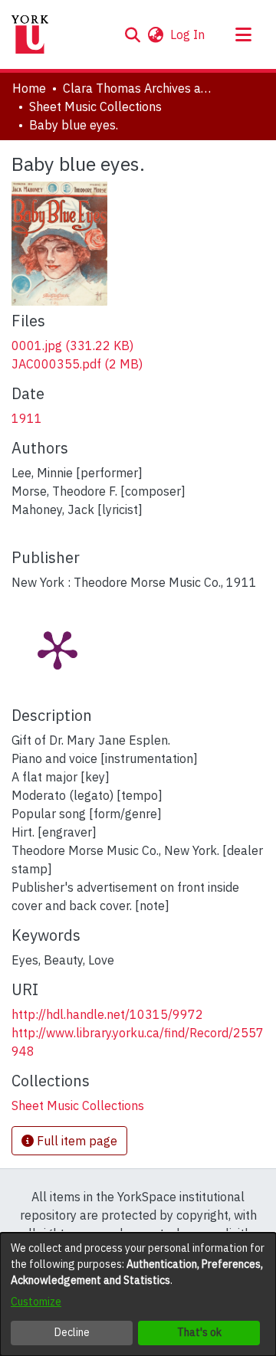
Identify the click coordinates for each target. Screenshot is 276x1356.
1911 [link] (27, 418)
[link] (72, 345)
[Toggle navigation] (243, 34)
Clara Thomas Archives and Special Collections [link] (139, 88)
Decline (72, 1332)
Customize (36, 1302)
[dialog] (138, 1294)
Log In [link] (188, 34)
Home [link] (29, 88)
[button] (132, 34)
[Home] (30, 34)
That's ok (199, 1332)
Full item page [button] (75, 1140)
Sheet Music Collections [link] (95, 106)
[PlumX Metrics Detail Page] (58, 649)
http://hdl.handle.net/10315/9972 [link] (107, 1014)
